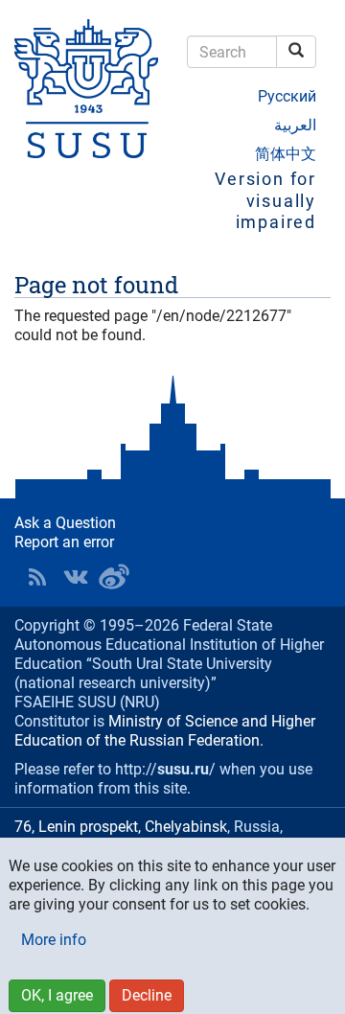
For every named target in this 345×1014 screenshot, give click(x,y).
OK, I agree (57, 995)
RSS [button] (37, 577)
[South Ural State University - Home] (86, 88)
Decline (147, 995)
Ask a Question (65, 523)
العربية (295, 125)
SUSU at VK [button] (75, 577)
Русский (287, 96)
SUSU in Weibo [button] (114, 577)
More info (53, 940)
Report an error (64, 542)
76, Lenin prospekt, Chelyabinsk (120, 827)
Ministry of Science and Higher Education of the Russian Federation (164, 730)
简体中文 (285, 154)
